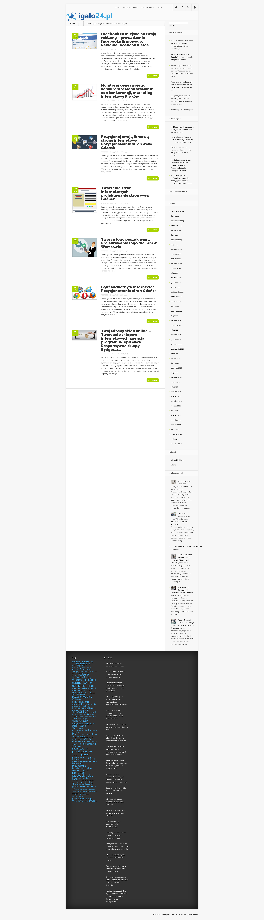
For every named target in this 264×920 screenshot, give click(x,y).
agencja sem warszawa (82, 671)
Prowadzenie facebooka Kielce (82, 767)
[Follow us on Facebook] (182, 7)
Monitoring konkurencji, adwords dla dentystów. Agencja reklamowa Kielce (116, 738)
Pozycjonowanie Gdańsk (82, 698)
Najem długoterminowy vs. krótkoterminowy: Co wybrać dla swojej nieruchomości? (182, 139)
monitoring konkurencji (84, 688)
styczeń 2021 (176, 335)
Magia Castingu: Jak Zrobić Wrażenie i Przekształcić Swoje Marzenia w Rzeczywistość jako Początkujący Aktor (181, 165)
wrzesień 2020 (176, 354)
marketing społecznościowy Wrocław (81, 677)
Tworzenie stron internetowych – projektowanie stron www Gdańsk (125, 193)
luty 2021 (174, 330)
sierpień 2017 (176, 425)
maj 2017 (174, 439)
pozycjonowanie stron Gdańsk (83, 715)
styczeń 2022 (176, 278)
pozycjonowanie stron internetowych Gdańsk (84, 717)
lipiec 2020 (175, 363)
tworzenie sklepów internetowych (86, 789)
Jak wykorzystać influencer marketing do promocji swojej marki (117, 727)
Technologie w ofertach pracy (182, 110)
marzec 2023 (176, 254)
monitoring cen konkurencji (83, 684)
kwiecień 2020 (176, 377)
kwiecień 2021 (176, 320)
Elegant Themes (170, 914)
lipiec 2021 (175, 306)
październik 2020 (177, 349)
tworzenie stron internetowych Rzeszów (81, 793)
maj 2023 (174, 245)
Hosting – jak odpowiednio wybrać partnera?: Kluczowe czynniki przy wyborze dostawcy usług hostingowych (116, 896)
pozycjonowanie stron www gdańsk (84, 731)
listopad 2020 (176, 344)
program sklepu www (81, 740)
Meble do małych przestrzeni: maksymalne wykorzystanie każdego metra (182, 129)
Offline (159, 7)
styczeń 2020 (176, 392)
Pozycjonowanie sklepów (83, 708)
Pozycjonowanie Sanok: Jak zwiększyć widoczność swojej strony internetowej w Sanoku (117, 846)
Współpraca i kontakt (130, 7)
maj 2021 (174, 316)
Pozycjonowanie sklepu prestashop (84, 705)
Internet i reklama (147, 7)
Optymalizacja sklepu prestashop (83, 693)
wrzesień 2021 (176, 297)
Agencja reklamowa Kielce (81, 669)
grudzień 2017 (176, 420)
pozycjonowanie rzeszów (80, 703)
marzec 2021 (176, 325)
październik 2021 (177, 292)
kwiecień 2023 (176, 249)
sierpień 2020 (176, 358)
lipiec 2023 (175, 235)
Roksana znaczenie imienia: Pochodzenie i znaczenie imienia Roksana (116, 868)
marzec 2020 (176, 382)
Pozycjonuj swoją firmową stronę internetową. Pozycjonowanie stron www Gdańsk (126, 142)
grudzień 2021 (176, 283)
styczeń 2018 (176, 415)
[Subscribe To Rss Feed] (188, 7)
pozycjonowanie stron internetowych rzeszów (80, 721)
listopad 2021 (176, 287)
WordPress (193, 914)
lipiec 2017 (175, 430)
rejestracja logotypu (81, 770)
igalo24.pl (113, 49)
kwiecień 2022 (176, 264)
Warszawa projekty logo (84, 801)
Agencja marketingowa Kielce (81, 667)
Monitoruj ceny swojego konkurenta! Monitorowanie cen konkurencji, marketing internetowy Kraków (127, 90)
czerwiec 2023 (176, 240)
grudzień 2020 (176, 339)
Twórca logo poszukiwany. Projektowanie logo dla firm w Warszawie (129, 243)
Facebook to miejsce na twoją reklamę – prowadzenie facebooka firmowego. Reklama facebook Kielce (128, 39)
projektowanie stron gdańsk (82, 753)
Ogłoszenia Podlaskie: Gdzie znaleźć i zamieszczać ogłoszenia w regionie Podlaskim (180, 519)
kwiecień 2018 (176, 401)
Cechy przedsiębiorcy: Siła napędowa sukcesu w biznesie (116, 790)
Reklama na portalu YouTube (80, 779)
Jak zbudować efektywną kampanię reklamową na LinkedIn (115, 857)
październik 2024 (177, 211)
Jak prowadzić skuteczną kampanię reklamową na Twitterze (115, 813)
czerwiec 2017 (176, 434)
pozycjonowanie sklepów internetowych (84, 711)
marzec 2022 (176, 268)
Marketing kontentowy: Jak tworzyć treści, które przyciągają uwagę (116, 835)
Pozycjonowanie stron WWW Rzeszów (84, 735)
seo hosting (87, 782)
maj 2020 (174, 373)
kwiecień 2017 (176, 444)
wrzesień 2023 (176, 226)
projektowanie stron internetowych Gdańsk (83, 758)
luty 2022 (174, 273)
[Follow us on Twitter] (176, 7)
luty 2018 (174, 411)
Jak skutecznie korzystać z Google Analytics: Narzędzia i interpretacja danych (182, 57)
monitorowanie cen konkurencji (82, 691)
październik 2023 (177, 221)
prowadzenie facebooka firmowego (84, 762)
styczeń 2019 (176, 396)
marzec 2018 (176, 406)
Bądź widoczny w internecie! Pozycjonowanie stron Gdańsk (129, 289)
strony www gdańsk (81, 784)
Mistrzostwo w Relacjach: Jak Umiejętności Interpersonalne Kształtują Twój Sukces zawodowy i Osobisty (182, 592)
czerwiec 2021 (176, 311)
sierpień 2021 (176, 302)
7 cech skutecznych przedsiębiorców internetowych (113, 824)
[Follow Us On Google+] (195, 7)
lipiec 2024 (175, 216)
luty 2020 (174, 387)
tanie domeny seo (84, 788)
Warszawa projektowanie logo (82, 797)
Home (117, 7)
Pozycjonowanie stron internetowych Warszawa (83, 725)
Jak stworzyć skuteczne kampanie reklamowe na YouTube (115, 802)
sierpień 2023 (176, 230)
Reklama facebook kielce (82, 774)
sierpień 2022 (176, 259)
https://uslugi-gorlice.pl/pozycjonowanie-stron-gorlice (181, 71)
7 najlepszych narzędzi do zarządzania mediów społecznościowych (116, 674)
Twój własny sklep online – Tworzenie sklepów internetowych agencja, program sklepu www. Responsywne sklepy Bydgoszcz (126, 340)
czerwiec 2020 (176, 368)
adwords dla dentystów (82, 662)
